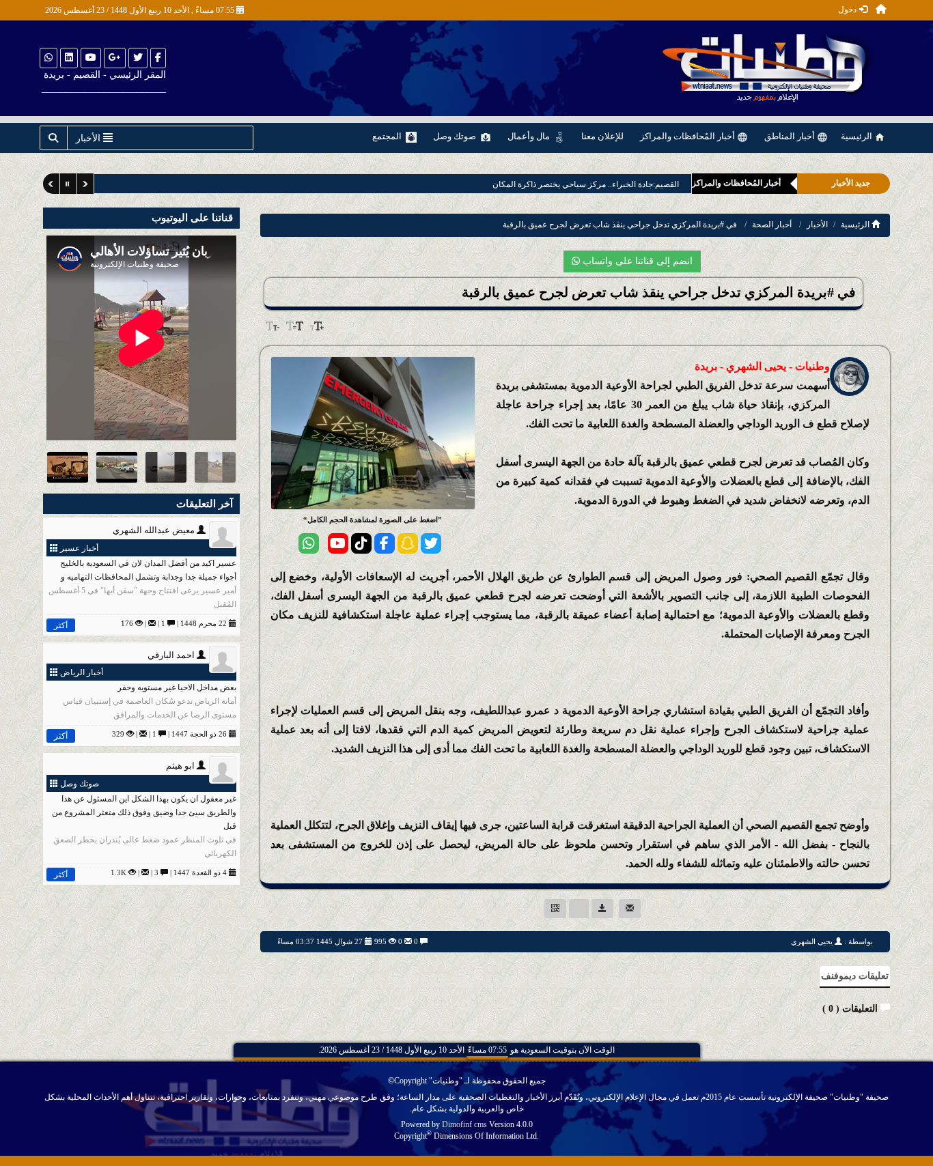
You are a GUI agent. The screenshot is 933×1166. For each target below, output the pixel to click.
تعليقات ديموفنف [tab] (855, 976)
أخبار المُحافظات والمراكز (688, 136)
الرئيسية (857, 136)
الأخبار (817, 224)
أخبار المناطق (790, 136)
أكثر (61, 625)
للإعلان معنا (602, 136)
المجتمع (388, 136)
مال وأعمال (529, 136)
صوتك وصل (455, 136)
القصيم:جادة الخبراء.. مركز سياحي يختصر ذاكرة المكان (575, 184)
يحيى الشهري (812, 941)
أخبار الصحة (772, 224)
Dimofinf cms (464, 1124)
